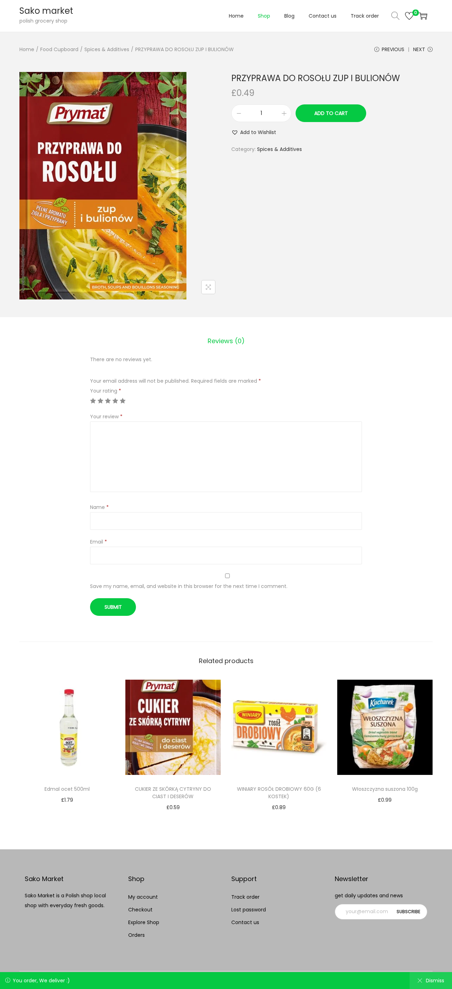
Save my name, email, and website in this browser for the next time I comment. (188, 586)
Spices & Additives (106, 49)
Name (99, 507)
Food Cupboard (59, 49)
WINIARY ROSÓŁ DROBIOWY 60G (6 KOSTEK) (279, 792)
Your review (106, 416)
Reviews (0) (226, 340)
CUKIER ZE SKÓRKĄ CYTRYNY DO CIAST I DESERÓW (173, 792)
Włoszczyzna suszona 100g (385, 789)
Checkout (140, 909)
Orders (136, 935)
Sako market (46, 11)
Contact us (245, 922)
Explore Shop (143, 922)
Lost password (248, 909)
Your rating (105, 390)
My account (143, 896)
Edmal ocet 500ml (67, 789)
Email (98, 541)
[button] (253, 132)
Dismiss (435, 980)
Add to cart (331, 113)
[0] (409, 16)
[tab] (226, 341)
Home (26, 49)
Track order (245, 896)
